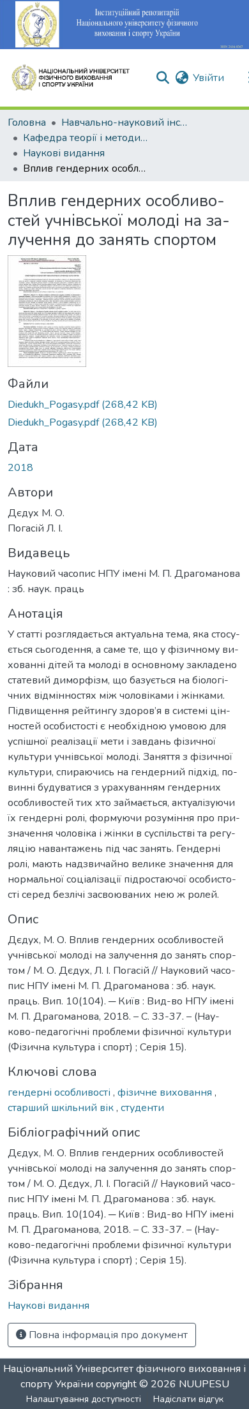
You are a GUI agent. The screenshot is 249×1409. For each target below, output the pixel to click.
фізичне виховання (166, 1092)
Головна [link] (27, 123)
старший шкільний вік (62, 1108)
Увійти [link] (208, 78)
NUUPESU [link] (204, 1384)
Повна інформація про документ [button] (107, 1335)
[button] (76, 78)
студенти (142, 1108)
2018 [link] (20, 468)
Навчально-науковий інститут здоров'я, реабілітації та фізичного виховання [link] (125, 123)
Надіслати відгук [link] (188, 1399)
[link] (124, 404)
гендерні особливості (60, 1092)
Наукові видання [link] (64, 153)
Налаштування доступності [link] (83, 1399)
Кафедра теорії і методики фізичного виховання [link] (87, 138)
